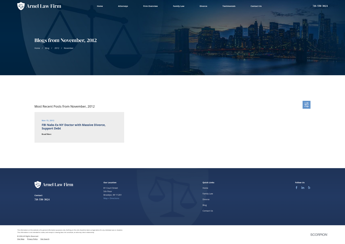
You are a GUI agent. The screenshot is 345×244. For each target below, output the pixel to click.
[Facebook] (296, 187)
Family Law (208, 193)
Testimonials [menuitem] (228, 6)
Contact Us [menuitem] (256, 6)
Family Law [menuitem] (178, 6)
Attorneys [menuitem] (123, 6)
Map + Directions (111, 198)
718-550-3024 (320, 6)
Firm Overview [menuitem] (150, 6)
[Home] (39, 6)
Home (205, 188)
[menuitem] (20, 239)
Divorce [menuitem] (203, 6)
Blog (205, 205)
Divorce (206, 199)
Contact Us (208, 210)
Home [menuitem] (100, 6)
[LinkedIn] (302, 187)
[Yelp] (309, 187)
